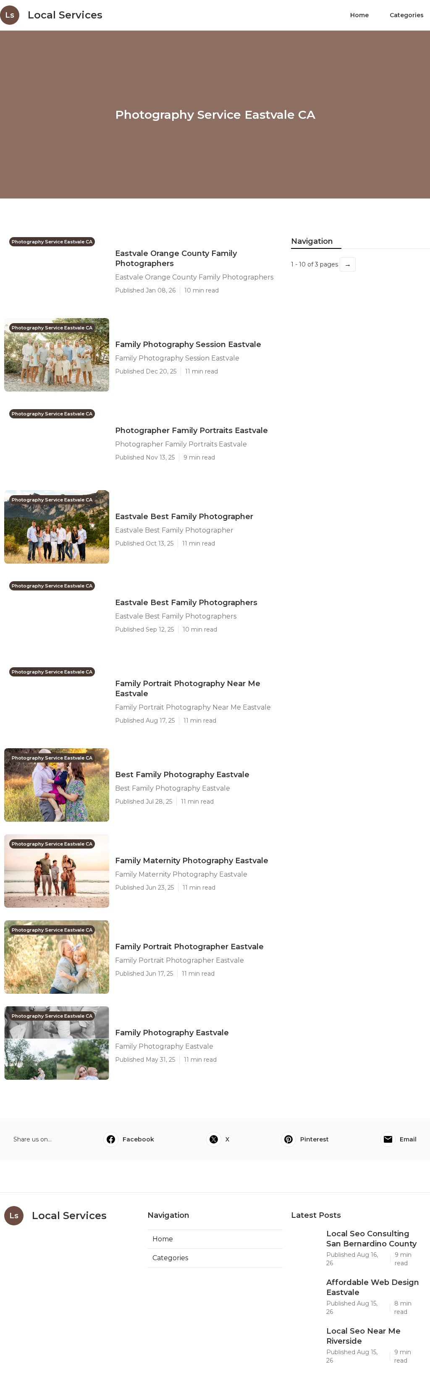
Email (408, 1139)
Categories (407, 15)
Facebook (138, 1139)
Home (359, 15)
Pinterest (314, 1139)
